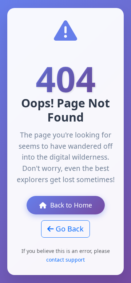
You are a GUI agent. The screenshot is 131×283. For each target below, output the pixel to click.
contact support (65, 259)
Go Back (69, 229)
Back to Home (71, 205)
